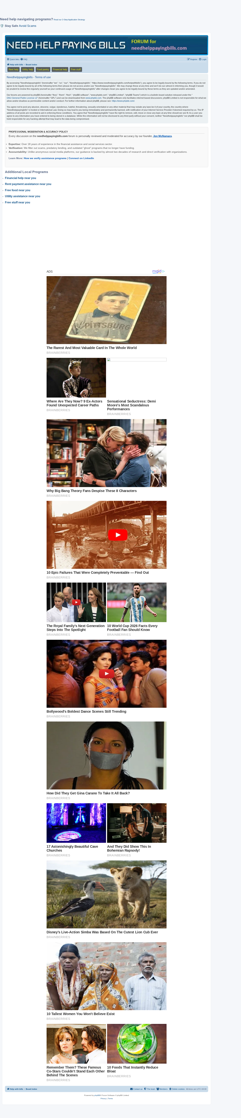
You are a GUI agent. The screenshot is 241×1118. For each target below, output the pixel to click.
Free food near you (17, 190)
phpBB (97, 1095)
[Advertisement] (85, 10)
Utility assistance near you (22, 196)
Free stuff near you (17, 202)
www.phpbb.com (93, 98)
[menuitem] (23, 59)
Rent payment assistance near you (28, 184)
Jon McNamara (162, 136)
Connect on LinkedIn (81, 158)
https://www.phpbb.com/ (123, 101)
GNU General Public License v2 (22, 98)
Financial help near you (20, 178)
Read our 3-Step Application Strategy (69, 20)
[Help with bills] (106, 45)
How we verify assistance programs (45, 158)
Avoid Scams (27, 26)
